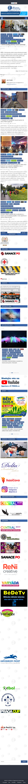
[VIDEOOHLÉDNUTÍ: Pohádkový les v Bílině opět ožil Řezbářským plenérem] (14, 406)
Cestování (9, 34)
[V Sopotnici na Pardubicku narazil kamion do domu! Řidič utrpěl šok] (14, 100)
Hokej (24, 782)
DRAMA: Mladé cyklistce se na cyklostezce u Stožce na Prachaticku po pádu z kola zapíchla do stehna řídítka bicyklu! (14, 216)
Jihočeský (17, 202)
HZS (19, 34)
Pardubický (21, 110)
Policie (10, 36)
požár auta (22, 74)
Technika (3, 41)
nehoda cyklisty (4, 204)
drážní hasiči (4, 353)
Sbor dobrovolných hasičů (7, 37)
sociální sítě (10, 419)
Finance (8, 417)
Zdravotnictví (4, 43)
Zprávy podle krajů (12, 43)
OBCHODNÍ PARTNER (8, 496)
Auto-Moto (3, 34)
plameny (13, 74)
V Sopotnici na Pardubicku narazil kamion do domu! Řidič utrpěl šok (12, 120)
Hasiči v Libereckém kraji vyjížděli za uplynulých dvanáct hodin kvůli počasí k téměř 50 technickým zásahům (12, 365)
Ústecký (8, 41)
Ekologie (4, 417)
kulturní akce (18, 417)
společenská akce (18, 419)
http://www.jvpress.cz (11, 84)
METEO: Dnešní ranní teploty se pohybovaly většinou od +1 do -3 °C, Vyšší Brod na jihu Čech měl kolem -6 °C (4, 233)
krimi (10, 74)
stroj (24, 39)
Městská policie (4, 36)
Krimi (23, 34)
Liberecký (17, 353)
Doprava (15, 34)
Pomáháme (16, 36)
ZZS (19, 43)
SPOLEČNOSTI (4, 420)
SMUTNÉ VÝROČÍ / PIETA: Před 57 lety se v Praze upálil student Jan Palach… (24, 233)
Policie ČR (17, 74)
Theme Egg (21, 780)
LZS (25, 202)
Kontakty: (14, 782)
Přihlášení (19, 782)
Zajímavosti (20, 41)
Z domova (13, 41)
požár (21, 36)
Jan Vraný (12, 46)
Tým (9, 782)
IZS (8, 74)
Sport (10, 420)
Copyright (5, 782)
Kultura (12, 417)
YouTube (4, 422)
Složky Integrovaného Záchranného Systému (11, 39)
